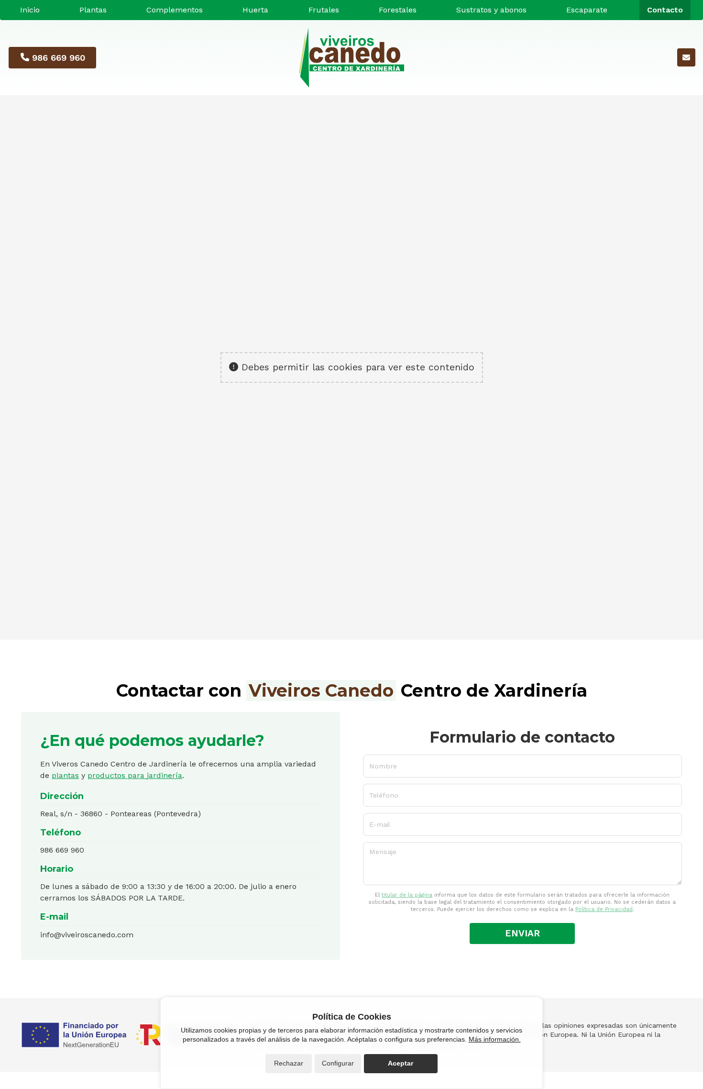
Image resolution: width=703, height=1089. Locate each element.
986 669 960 (62, 850)
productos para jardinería (135, 775)
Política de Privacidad (604, 909)
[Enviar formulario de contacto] (686, 57)
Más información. (495, 1039)
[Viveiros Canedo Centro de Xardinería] (351, 58)
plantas (65, 775)
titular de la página (407, 895)
